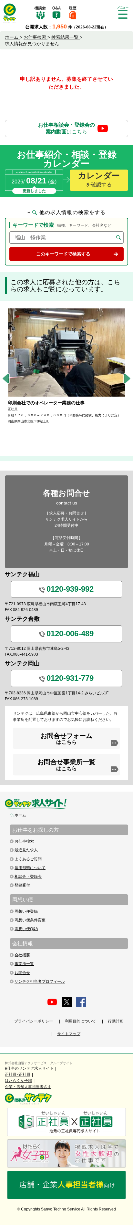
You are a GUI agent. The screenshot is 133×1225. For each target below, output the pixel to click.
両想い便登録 (26, 911)
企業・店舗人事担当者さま (28, 1087)
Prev (6, 378)
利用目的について (80, 1021)
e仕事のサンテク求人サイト (29, 1068)
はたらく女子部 (18, 1080)
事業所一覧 (24, 963)
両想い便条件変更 (30, 920)
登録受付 (22, 885)
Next (127, 378)
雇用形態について (30, 868)
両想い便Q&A (26, 929)
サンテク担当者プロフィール (40, 981)
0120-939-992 (70, 589)
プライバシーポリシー (33, 1021)
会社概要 (22, 955)
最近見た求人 (26, 850)
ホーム (20, 815)
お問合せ (22, 973)
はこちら (66, 128)
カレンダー (99, 179)
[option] (66, 366)
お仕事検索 (24, 841)
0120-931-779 (70, 678)
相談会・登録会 (28, 876)
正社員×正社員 (17, 1074)
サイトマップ (68, 1034)
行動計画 (115, 1021)
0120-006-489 (70, 633)
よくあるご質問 (28, 859)
